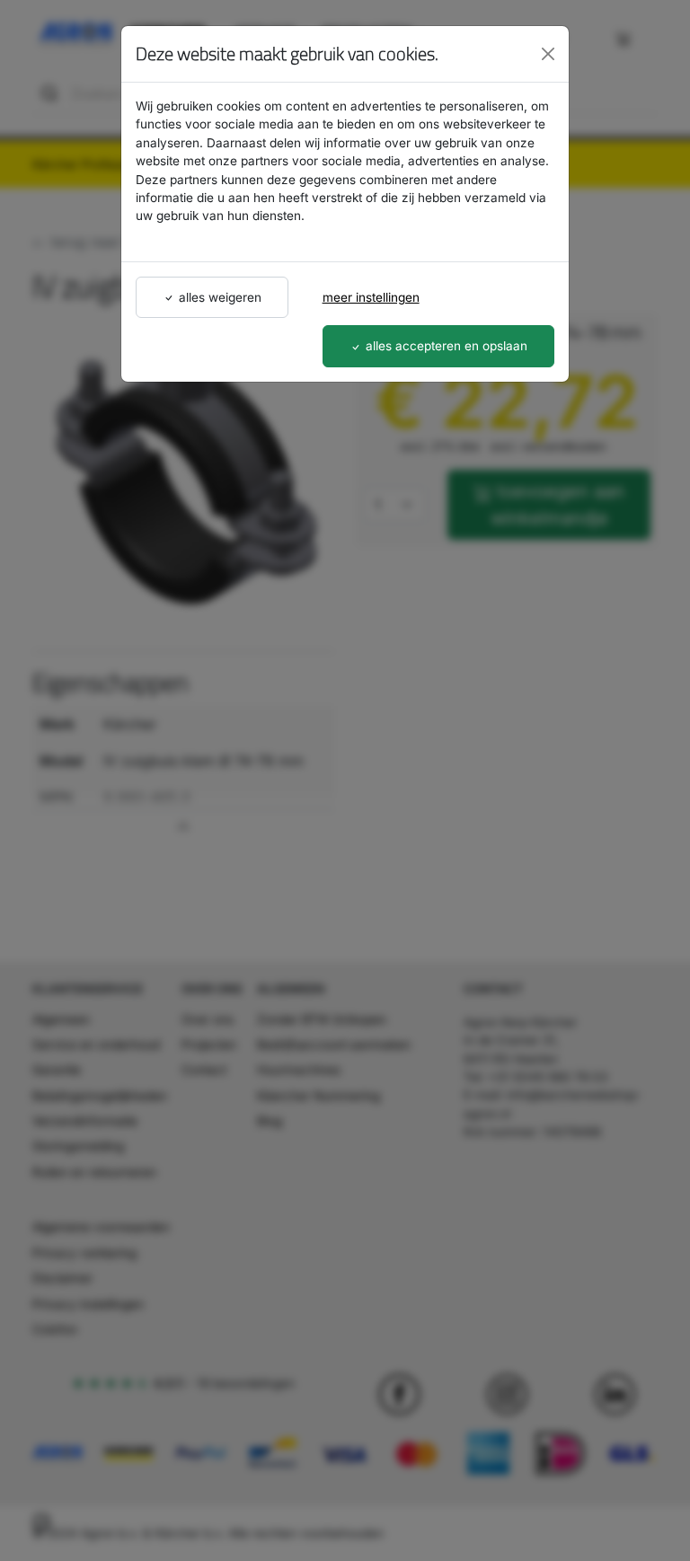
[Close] (548, 53)
